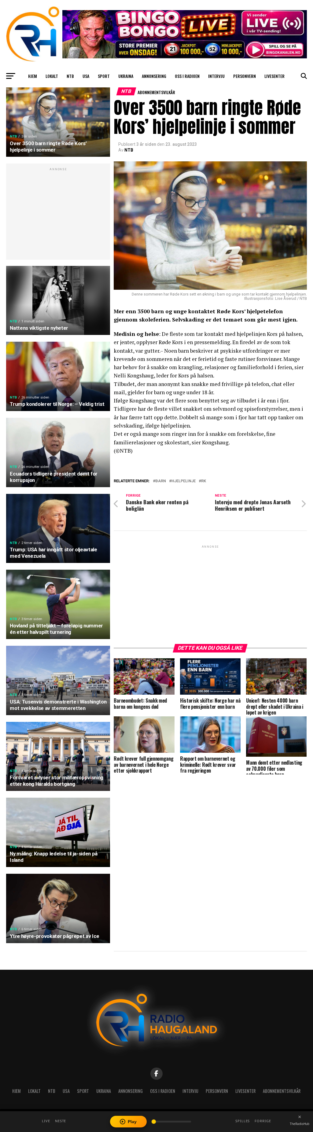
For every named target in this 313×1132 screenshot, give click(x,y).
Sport (104, 76)
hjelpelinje (183, 481)
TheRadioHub (299, 1124)
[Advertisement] (58, 215)
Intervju (216, 76)
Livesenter (274, 76)
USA (86, 76)
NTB (70, 76)
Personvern (244, 76)
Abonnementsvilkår (156, 92)
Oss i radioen (187, 76)
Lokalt (52, 76)
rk (203, 481)
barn (160, 481)
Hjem (32, 76)
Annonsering (154, 76)
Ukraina (125, 76)
